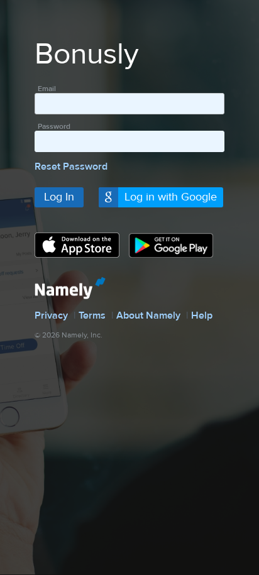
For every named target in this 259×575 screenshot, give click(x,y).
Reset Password (71, 166)
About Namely (148, 315)
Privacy (51, 315)
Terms (92, 315)
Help (201, 315)
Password (54, 126)
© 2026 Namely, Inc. (68, 335)
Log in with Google (170, 197)
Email (47, 89)
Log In (59, 197)
